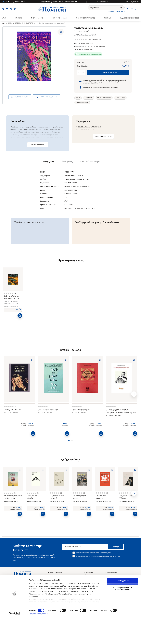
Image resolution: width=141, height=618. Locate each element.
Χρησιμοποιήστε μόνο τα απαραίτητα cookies (122, 588)
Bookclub (107, 18)
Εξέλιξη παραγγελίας (132, 2)
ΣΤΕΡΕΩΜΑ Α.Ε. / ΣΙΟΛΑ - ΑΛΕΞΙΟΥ (93, 46)
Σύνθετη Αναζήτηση (116, 11)
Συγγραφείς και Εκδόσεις (130, 18)
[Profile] (132, 9)
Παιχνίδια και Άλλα (59, 18)
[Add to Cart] (20, 315)
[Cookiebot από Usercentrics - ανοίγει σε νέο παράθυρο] (14, 613)
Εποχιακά (18, 18)
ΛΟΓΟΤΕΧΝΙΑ (17, 23)
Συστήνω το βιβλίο (21, 97)
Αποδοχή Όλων (123, 581)
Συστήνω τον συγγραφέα (48, 97)
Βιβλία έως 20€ (120, 98)
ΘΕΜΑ (10, 23)
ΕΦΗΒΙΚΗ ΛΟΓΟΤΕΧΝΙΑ (28, 23)
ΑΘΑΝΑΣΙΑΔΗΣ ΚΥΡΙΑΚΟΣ (85, 35)
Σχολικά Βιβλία (37, 18)
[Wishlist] (127, 9)
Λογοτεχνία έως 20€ (82, 103)
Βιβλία (3, 18)
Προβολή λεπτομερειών (38, 614)
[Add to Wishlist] (61, 32)
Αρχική (4, 23)
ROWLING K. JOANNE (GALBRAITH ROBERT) (11, 302)
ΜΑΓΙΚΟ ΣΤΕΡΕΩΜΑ (86, 49)
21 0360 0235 (20, 2)
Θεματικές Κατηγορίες (85, 18)
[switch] (63, 610)
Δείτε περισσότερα (38, 144)
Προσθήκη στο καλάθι (108, 72)
